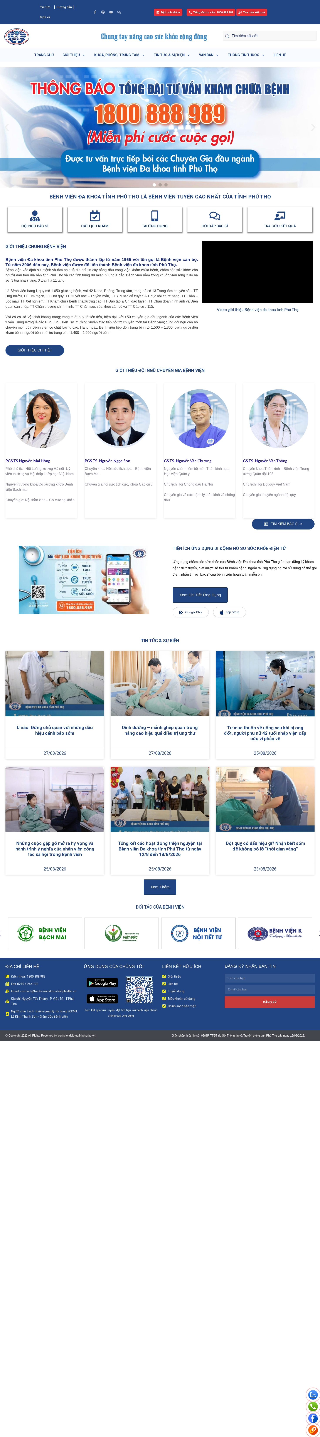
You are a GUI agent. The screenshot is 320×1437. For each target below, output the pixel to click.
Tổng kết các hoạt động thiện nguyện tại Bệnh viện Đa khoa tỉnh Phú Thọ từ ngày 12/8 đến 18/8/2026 (160, 849)
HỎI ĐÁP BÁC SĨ (215, 226)
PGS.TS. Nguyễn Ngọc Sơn (28, 461)
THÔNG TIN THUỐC (243, 55)
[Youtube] (111, 12)
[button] (7, 127)
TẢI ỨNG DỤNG (155, 226)
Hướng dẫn (64, 7)
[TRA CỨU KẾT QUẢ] (280, 215)
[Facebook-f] (94, 12)
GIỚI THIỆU (71, 55)
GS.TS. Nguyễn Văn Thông (186, 461)
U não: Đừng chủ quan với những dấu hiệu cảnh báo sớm (55, 730)
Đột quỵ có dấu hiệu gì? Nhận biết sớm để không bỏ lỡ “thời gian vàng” (265, 846)
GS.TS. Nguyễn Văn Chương (108, 461)
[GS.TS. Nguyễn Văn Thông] (200, 419)
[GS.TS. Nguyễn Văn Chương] (120, 419)
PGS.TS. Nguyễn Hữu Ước (265, 461)
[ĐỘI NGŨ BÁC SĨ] (34, 215)
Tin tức (45, 7)
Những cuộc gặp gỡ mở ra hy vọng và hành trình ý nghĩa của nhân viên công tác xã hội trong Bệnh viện (54, 849)
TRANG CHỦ (44, 55)
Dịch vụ (45, 17)
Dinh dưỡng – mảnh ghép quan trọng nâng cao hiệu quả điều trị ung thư (160, 730)
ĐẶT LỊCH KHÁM (94, 226)
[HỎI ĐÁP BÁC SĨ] (214, 215)
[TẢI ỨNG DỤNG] (154, 215)
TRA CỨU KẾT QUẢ (280, 226)
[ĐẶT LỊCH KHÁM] (94, 215)
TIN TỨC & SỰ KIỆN (169, 55)
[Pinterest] (102, 12)
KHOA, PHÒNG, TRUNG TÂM (116, 55)
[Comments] (119, 12)
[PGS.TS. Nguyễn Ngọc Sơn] (41, 419)
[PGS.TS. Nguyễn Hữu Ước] (279, 419)
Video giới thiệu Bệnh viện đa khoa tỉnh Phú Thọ (257, 310)
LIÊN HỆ (280, 55)
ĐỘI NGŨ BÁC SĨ (35, 226)
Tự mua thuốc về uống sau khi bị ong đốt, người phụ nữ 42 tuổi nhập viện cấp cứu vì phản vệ (265, 733)
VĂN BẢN (206, 55)
